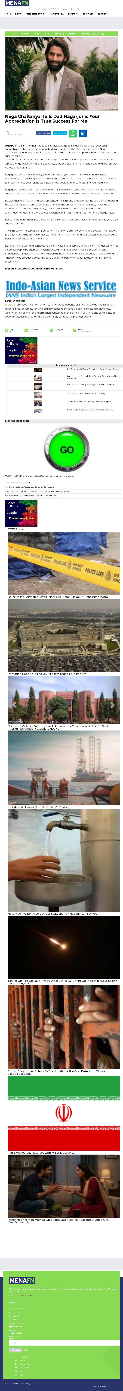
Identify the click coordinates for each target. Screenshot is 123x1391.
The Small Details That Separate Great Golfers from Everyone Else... (31, 495)
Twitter (22, 1360)
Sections (103, 14)
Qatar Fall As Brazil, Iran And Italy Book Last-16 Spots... (89, 402)
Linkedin (23, 1371)
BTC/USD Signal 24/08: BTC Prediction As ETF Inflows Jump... (93, 369)
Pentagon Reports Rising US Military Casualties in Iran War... (48, 674)
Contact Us (14, 1316)
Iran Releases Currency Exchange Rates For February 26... (91, 385)
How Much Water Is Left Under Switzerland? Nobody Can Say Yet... (53, 913)
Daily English (16, 1333)
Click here (26, 1295)
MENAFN (11, 145)
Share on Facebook (43, 133)
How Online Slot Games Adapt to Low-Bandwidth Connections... (30, 487)
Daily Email (24, 1368)
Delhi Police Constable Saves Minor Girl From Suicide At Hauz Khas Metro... (58, 597)
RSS (21, 1375)
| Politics (70, 34)
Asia (47, 34)
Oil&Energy (101, 34)
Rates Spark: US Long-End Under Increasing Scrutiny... (90, 410)
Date (9, 132)
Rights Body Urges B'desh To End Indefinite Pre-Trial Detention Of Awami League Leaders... (58, 1072)
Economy (84, 34)
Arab (37, 34)
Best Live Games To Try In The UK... (18, 483)
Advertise (13, 1320)
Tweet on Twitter (60, 133)
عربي (64, 9)
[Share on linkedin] (83, 133)
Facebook (23, 1357)
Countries (88, 14)
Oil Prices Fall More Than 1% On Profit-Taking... (86, 393)
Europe (25, 34)
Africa (57, 34)
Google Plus (24, 1364)
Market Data (57, 14)
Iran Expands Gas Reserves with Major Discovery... (41, 1152)
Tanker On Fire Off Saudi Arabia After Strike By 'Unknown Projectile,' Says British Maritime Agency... (62, 982)
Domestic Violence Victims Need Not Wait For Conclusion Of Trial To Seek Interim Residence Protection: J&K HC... (58, 727)
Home (8, 14)
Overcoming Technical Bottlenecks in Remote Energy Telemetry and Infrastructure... (38, 491)
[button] (71, 9)
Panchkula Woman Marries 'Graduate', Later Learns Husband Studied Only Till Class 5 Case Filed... (61, 1221)
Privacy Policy (15, 1312)
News (18, 14)
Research (73, 14)
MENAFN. (22, 1384)
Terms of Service (16, 1309)
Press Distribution (35, 14)
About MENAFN (16, 1323)
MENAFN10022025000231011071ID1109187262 (34, 268)
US (12, 34)
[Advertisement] (48, 23)
